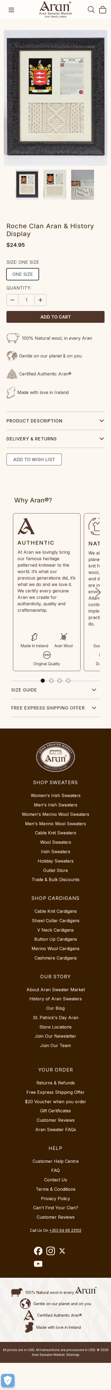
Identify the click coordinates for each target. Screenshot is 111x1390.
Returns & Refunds (55, 1082)
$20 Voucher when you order (55, 1101)
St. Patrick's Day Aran (55, 1017)
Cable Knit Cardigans (55, 911)
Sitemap (72, 1355)
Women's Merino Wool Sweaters (55, 814)
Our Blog (55, 1008)
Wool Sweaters (55, 842)
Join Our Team (55, 1045)
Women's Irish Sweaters (56, 795)
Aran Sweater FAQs (55, 1129)
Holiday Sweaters (56, 861)
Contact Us (55, 1179)
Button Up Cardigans (55, 939)
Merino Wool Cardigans (55, 948)
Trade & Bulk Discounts (55, 879)
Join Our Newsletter (55, 1036)
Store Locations (55, 1027)
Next (98, 592)
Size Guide (24, 690)
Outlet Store (55, 870)
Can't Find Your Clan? (55, 1207)
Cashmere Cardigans (55, 958)
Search (91, 9)
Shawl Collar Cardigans (55, 920)
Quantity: (18, 288)
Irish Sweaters (55, 851)
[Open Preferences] (8, 1380)
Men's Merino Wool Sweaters (55, 823)
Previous (13, 592)
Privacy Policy (55, 1198)
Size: (22, 262)
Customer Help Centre (56, 1161)
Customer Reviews (56, 1120)
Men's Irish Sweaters (55, 805)
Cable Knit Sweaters (55, 832)
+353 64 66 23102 (65, 1230)
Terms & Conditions (55, 1189)
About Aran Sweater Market (55, 989)
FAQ (55, 1170)
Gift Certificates (55, 1110)
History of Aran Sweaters (55, 998)
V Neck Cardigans (55, 930)
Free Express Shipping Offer (48, 708)
